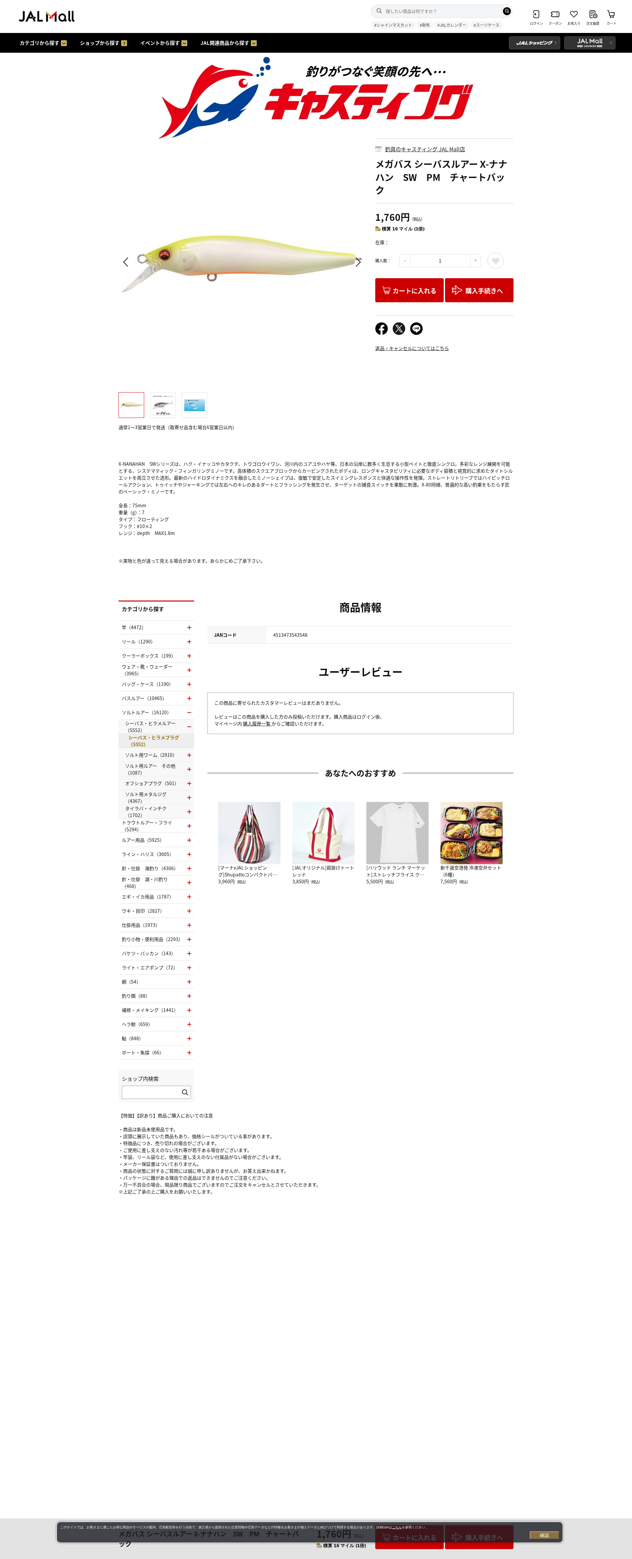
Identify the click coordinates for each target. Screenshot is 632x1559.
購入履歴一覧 (257, 723)
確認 (544, 1535)
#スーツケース (486, 25)
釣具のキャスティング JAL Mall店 (425, 149)
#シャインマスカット (393, 25)
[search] (507, 11)
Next (357, 262)
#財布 (425, 25)
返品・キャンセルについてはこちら (412, 348)
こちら (397, 1527)
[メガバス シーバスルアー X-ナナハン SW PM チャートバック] (241, 262)
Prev (126, 262)
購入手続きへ (484, 290)
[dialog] (310, 1532)
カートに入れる (414, 290)
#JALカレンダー (451, 25)
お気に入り (495, 260)
